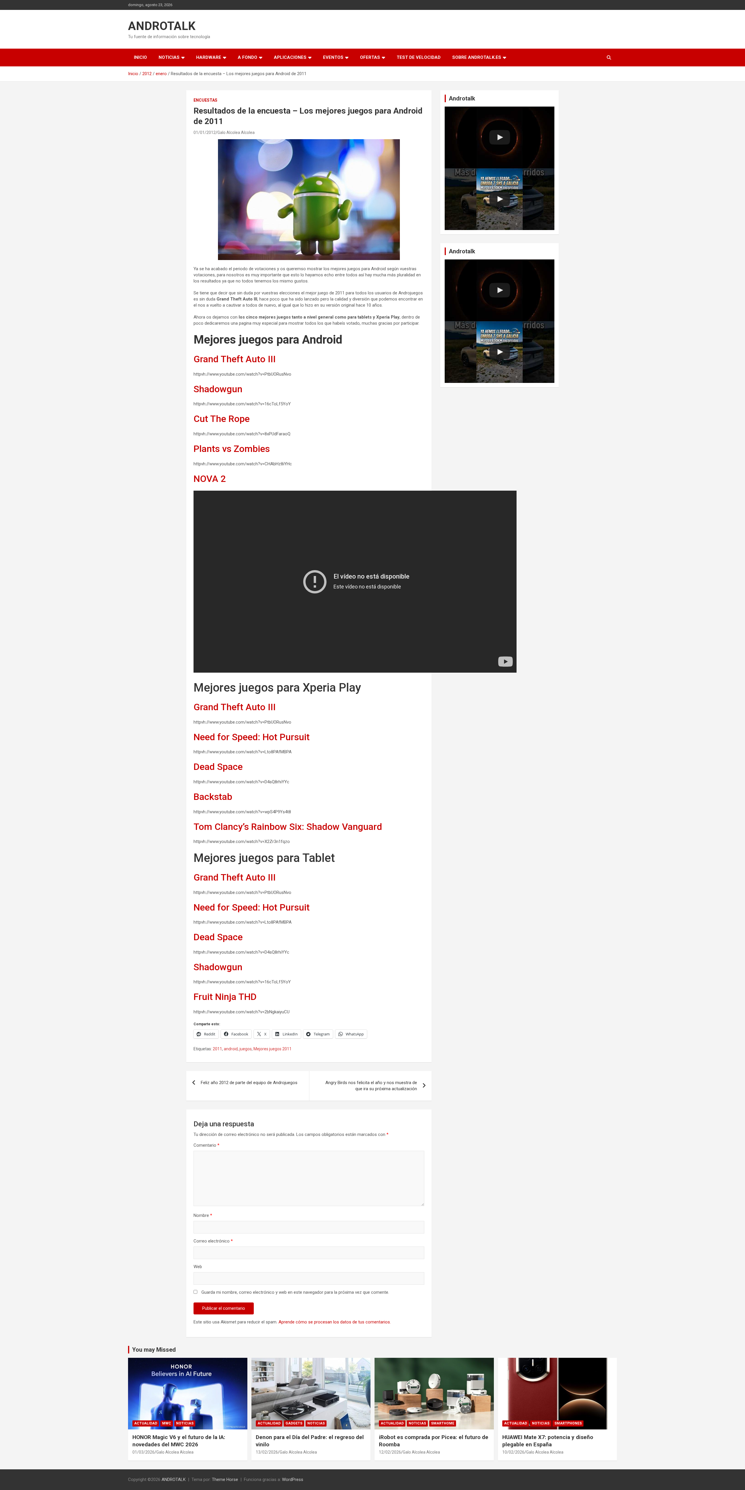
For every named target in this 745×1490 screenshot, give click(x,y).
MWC (166, 1423)
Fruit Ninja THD (225, 996)
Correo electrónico (213, 1241)
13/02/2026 (267, 1452)
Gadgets (293, 1423)
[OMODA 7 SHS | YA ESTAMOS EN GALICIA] (499, 199)
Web (198, 1266)
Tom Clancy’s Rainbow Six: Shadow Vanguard (288, 826)
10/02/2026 (513, 1452)
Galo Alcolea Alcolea (236, 132)
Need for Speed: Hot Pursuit (252, 737)
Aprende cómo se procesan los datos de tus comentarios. (335, 1322)
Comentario (206, 1145)
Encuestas (205, 100)
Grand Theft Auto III (235, 359)
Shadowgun (218, 389)
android (231, 1049)
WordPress (292, 1479)
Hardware (208, 57)
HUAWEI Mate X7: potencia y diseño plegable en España (547, 1441)
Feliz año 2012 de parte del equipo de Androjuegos (249, 1082)
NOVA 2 (210, 478)
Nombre (203, 1215)
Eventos (333, 57)
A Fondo (247, 57)
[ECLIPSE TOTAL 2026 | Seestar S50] (499, 137)
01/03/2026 (143, 1452)
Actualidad (145, 1423)
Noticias (169, 57)
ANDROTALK (162, 26)
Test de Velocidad (419, 57)
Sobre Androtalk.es (476, 57)
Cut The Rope (222, 418)
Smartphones (568, 1423)
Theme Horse (225, 1479)
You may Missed (154, 1349)
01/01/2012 (205, 132)
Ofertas (370, 57)
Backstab (213, 796)
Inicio (140, 57)
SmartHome (442, 1423)
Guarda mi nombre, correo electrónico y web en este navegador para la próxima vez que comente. (295, 1292)
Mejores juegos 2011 (272, 1049)
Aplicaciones (290, 57)
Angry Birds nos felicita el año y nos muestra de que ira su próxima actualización (371, 1085)
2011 (217, 1049)
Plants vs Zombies (232, 448)
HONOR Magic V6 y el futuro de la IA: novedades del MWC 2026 (178, 1441)
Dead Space (218, 766)
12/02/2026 (390, 1452)
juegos (246, 1049)
